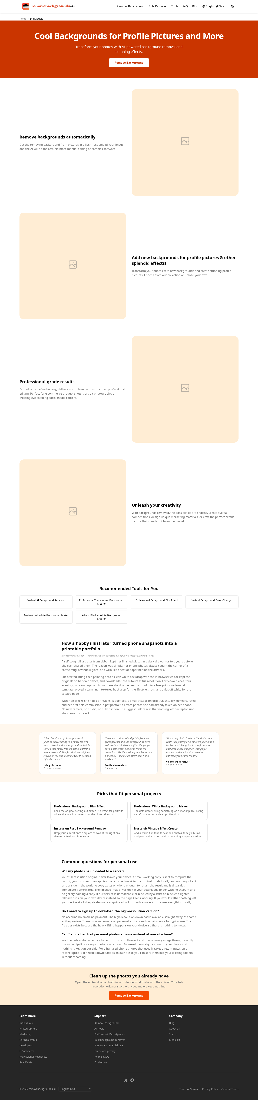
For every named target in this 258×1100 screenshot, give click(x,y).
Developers (26, 1045)
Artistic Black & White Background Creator (101, 617)
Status (173, 1034)
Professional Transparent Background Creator (101, 601)
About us (174, 1028)
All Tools (99, 1028)
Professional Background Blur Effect (156, 600)
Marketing (25, 1034)
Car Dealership (28, 1039)
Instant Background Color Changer (212, 600)
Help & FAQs (101, 1056)
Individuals (26, 1023)
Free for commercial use (108, 1045)
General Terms (230, 1089)
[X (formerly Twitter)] (126, 1080)
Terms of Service (189, 1089)
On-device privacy (104, 1051)
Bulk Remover (158, 6)
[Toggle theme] (232, 6)
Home (22, 18)
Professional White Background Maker (46, 615)
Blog (195, 6)
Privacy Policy (210, 1089)
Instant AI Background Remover (46, 600)
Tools (174, 6)
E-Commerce (26, 1051)
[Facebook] (132, 1080)
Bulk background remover (109, 1039)
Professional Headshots (33, 1056)
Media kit (174, 1039)
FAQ (185, 6)
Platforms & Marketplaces (109, 1034)
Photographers (28, 1028)
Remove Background (130, 6)
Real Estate (25, 1062)
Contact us (100, 1062)
